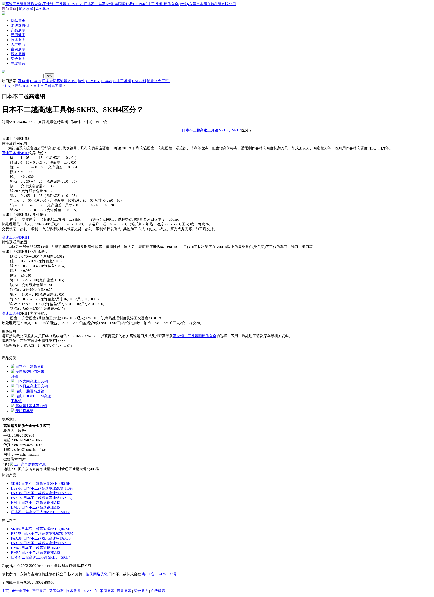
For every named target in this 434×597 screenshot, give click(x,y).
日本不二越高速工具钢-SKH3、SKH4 (211, 130)
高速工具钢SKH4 (15, 237)
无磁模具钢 (24, 411)
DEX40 (106, 81)
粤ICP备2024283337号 (159, 574)
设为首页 (9, 9)
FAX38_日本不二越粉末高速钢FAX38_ (41, 493)
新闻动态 (18, 35)
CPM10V (93, 81)
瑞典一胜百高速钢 (29, 391)
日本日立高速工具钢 (31, 386)
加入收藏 (26, 9)
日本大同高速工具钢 (31, 381)
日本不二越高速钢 (47, 86)
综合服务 (18, 59)
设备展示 (18, 54)
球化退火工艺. (158, 81)
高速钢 (23, 81)
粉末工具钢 (122, 81)
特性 (81, 81)
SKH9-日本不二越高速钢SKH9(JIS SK (41, 483)
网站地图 (43, 9)
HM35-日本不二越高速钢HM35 (35, 507)
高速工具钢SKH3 (15, 153)
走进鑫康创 (20, 25)
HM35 (137, 81)
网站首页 (18, 21)
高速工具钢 (11, 313)
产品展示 (18, 30)
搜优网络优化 (97, 574)
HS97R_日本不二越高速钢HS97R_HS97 (42, 488)
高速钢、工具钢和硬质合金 (194, 336)
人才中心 (18, 44)
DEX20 (35, 81)
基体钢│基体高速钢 (31, 406)
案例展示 (18, 49)
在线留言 (18, 63)
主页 (7, 86)
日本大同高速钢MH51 (59, 81)
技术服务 (18, 40)
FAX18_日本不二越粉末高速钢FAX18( (41, 498)
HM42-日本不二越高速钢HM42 (35, 502)
